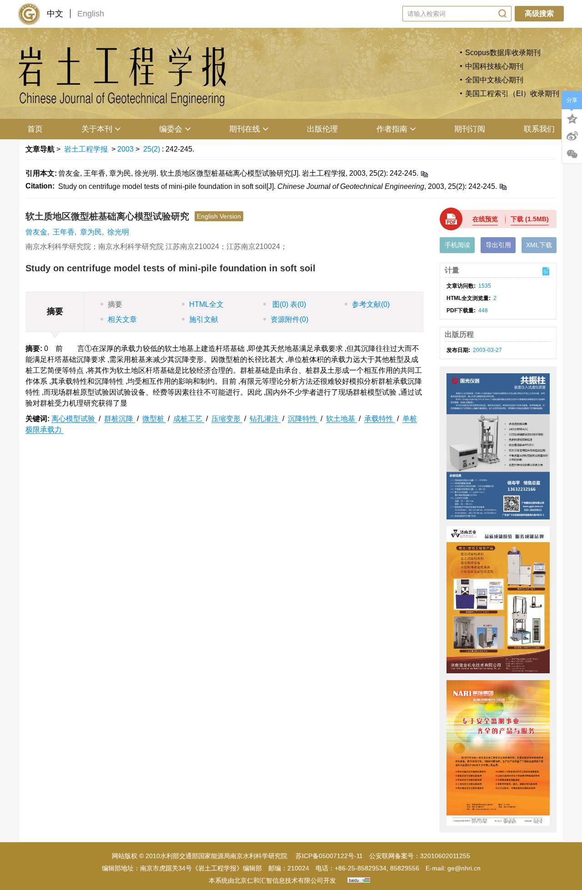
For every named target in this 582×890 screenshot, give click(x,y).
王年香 (64, 232)
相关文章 (122, 319)
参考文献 (371, 304)
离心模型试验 (74, 418)
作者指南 (391, 129)
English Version (219, 216)
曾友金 (36, 232)
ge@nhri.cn (464, 868)
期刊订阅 (469, 129)
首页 (35, 129)
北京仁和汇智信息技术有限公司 (278, 880)
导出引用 (498, 245)
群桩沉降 (119, 418)
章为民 (91, 232)
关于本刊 (96, 129)
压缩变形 (226, 418)
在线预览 (485, 219)
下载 (530, 219)
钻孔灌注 (265, 418)
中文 (55, 13)
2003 (125, 149)
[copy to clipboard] (502, 186)
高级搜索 (539, 13)
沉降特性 (303, 418)
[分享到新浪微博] (572, 136)
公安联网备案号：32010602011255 (419, 855)
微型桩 (154, 418)
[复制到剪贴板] (424, 174)
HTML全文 (206, 304)
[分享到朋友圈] (572, 154)
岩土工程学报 (86, 149)
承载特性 (379, 418)
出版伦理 (322, 129)
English (90, 13)
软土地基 (341, 418)
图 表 (288, 304)
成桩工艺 (188, 418)
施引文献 (203, 319)
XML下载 (539, 245)
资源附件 (289, 319)
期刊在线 (244, 129)
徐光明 (118, 232)
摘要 (115, 304)
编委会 (170, 129)
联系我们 (539, 129)
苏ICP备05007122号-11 (329, 855)
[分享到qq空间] (572, 118)
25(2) (152, 149)
